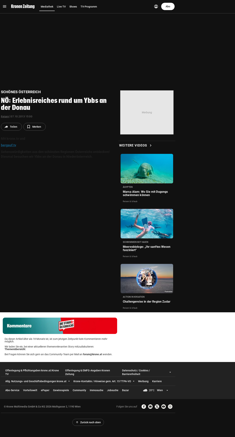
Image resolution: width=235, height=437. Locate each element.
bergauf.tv (8, 145)
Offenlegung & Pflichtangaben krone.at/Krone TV (32, 372)
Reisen (5, 116)
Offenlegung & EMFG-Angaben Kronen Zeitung (87, 372)
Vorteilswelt (30, 390)
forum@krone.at (92, 354)
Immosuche (96, 390)
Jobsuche (112, 390)
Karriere (157, 381)
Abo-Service (12, 390)
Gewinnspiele (61, 390)
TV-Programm (89, 6)
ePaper (45, 390)
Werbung (143, 381)
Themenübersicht (15, 349)
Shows (73, 6)
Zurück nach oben (88, 422)
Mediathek (47, 6)
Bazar (125, 390)
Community (79, 390)
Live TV (61, 6)
